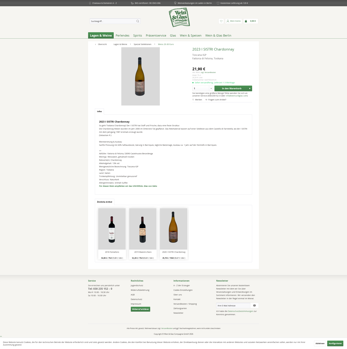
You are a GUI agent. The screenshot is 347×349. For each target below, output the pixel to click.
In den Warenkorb (231, 88)
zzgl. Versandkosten (208, 72)
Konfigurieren (335, 343)
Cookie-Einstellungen (183, 290)
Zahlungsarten (180, 308)
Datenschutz (136, 299)
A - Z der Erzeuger (182, 285)
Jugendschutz (137, 285)
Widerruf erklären (140, 309)
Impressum (136, 304)
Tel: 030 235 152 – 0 (100, 288)
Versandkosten (167, 328)
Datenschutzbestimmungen (240, 311)
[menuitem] (115, 21)
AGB (133, 294)
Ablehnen (320, 343)
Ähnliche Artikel (104, 202)
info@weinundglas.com (236, 95)
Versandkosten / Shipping (185, 304)
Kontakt (177, 299)
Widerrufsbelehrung (140, 290)
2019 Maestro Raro (142, 252)
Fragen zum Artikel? (217, 99)
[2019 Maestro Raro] (143, 229)
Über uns (178, 294)
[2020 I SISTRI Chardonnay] (173, 229)
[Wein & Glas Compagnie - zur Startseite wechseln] (179, 17)
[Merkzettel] (221, 21)
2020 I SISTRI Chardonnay (173, 252)
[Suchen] (138, 21)
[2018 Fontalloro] (112, 229)
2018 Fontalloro (112, 252)
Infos (99, 111)
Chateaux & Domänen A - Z (104, 3)
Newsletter (178, 313)
